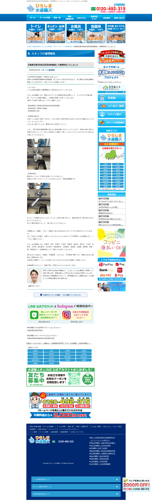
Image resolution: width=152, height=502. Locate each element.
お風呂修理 (54, 432)
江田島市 (51, 360)
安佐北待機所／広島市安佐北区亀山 (102, 443)
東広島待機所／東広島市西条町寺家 (102, 451)
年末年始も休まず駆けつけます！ (110, 219)
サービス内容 (45, 17)
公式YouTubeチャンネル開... (108, 207)
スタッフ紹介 (117, 426)
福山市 (51, 354)
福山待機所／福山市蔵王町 (99, 456)
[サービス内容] (41, 17)
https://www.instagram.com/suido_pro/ (41, 338)
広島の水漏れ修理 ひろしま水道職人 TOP (41, 46)
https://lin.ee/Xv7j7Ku (35, 330)
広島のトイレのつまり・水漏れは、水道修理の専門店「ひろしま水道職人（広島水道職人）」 (59, 343)
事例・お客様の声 (69, 17)
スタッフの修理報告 (65, 46)
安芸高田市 (35, 360)
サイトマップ (53, 429)
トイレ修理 (33, 432)
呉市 (51, 350)
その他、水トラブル (76, 432)
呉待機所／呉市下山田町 (98, 448)
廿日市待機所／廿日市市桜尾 (100, 445)
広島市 (35, 350)
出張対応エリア (94, 17)
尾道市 (35, 354)
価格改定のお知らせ (106, 213)
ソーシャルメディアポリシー (69, 429)
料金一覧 (57, 17)
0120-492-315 (66, 441)
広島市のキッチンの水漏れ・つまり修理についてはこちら (62, 295)
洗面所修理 (64, 432)
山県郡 (83, 360)
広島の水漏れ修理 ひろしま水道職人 (42, 426)
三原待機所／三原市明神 (98, 461)
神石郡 (51, 363)
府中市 (67, 354)
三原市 (83, 350)
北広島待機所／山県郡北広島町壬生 (102, 453)
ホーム (32, 17)
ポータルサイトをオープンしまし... (111, 201)
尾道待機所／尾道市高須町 (99, 459)
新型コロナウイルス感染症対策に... (111, 225)
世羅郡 (35, 363)
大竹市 (51, 357)
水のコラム (82, 17)
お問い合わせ (119, 17)
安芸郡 (67, 360)
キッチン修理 (43, 432)
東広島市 (68, 357)
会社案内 (107, 17)
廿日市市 (84, 357)
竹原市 (67, 350)
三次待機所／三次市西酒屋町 (100, 464)
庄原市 (35, 357)
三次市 (83, 354)
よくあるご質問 (96, 426)
